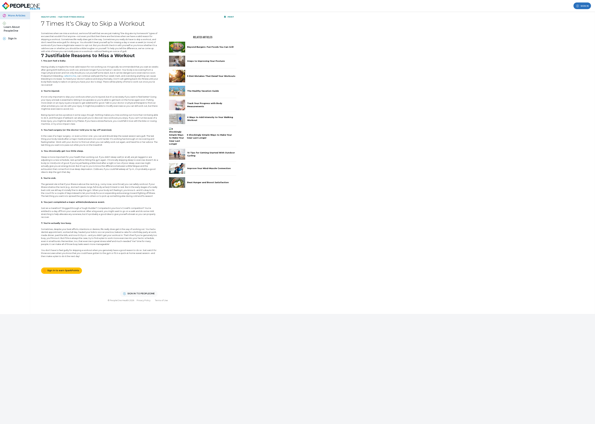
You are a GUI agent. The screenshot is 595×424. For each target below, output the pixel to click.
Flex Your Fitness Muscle (71, 17)
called (67, 76)
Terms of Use (161, 300)
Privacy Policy (143, 300)
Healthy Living (48, 17)
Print (230, 17)
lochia (73, 76)
